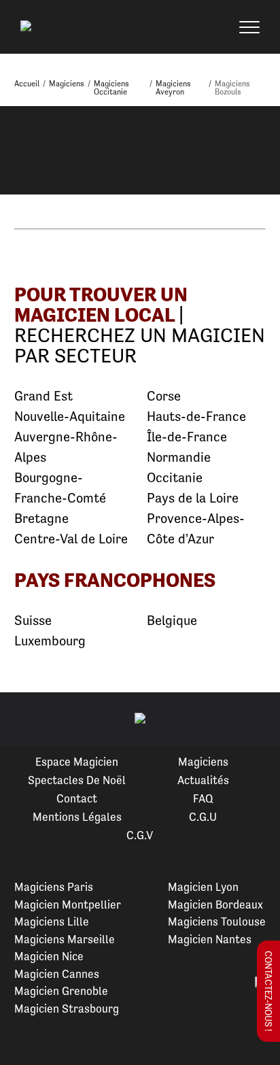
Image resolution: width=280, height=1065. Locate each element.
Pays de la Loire (193, 498)
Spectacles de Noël (77, 780)
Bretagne (41, 518)
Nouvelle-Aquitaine (69, 416)
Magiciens (203, 761)
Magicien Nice (49, 956)
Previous (26, 719)
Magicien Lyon (203, 887)
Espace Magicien (76, 761)
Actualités (203, 780)
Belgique (172, 620)
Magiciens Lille (51, 921)
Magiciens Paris (53, 887)
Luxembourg (50, 641)
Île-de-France (187, 437)
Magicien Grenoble (61, 991)
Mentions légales (77, 817)
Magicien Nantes (209, 939)
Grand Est (43, 396)
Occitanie (175, 478)
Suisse (33, 620)
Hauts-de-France (196, 416)
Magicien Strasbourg (66, 1008)
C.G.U (203, 817)
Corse (164, 396)
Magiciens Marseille (64, 939)
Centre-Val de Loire (71, 539)
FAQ (203, 798)
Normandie (179, 457)
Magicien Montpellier (67, 904)
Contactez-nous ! (268, 991)
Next (253, 719)
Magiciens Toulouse (217, 921)
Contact (76, 798)
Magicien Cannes (56, 974)
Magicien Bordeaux (215, 904)
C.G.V (139, 835)
